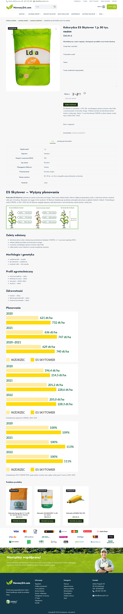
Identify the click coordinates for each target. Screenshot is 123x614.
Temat (65, 62)
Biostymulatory (63, 14)
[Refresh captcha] (85, 93)
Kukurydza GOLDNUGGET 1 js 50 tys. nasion (47, 514)
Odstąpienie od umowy (42, 596)
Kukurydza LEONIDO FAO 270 (75, 513)
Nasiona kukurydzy (78, 133)
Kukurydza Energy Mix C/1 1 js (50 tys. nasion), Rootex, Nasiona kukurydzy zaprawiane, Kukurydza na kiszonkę (18, 515)
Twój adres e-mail (69, 54)
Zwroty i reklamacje (40, 593)
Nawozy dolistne (49, 14)
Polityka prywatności (41, 586)
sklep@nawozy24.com (42, 1)
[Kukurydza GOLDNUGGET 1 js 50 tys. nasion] (47, 499)
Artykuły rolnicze (88, 14)
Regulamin (38, 584)
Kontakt (114, 1)
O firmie (85, 1)
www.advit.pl (71, 612)
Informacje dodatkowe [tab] (64, 141)
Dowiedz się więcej (19, 521)
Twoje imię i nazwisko (70, 46)
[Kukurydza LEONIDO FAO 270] (76, 499)
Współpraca (77, 1)
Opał (100, 14)
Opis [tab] (52, 141)
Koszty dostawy (94, 1)
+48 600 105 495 (27, 1)
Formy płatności (105, 1)
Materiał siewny (34, 14)
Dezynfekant (75, 14)
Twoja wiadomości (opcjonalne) (73, 70)
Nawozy (21, 14)
